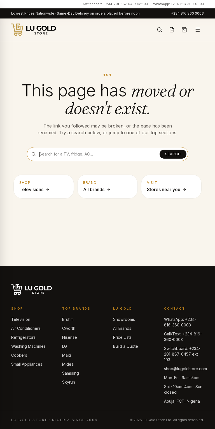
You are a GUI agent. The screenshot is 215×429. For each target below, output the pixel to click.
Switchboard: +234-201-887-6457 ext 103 (115, 4)
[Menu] (197, 30)
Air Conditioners (26, 328)
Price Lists (122, 337)
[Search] (160, 30)
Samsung (70, 373)
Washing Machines (28, 346)
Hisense (69, 337)
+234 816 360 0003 (187, 13)
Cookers (19, 355)
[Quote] (172, 30)
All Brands (122, 328)
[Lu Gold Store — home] (33, 30)
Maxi (66, 355)
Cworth (68, 328)
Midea (68, 364)
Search (173, 154)
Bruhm (68, 319)
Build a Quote (125, 346)
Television (20, 319)
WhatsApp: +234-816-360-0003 (178, 4)
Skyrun (68, 382)
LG (64, 346)
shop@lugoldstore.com (185, 368)
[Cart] (184, 30)
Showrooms (124, 319)
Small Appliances (26, 364)
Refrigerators (23, 337)
